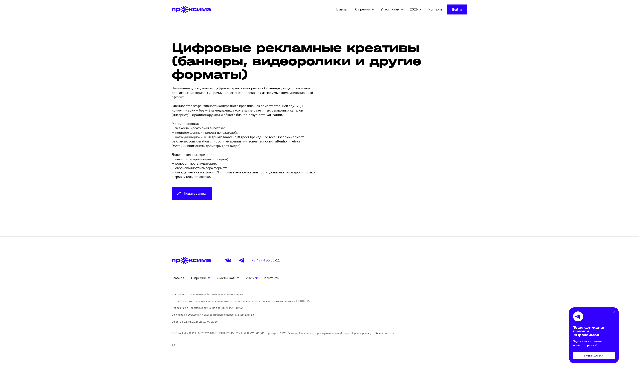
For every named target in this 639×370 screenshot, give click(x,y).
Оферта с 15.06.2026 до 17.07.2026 (195, 321)
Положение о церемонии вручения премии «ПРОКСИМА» (207, 307)
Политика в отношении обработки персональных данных (207, 294)
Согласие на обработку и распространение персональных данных (213, 314)
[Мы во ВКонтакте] (228, 260)
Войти (457, 9)
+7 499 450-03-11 (266, 260)
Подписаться (594, 355)
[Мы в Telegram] (241, 260)
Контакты (435, 9)
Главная (342, 9)
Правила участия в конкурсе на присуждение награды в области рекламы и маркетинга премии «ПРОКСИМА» (241, 301)
